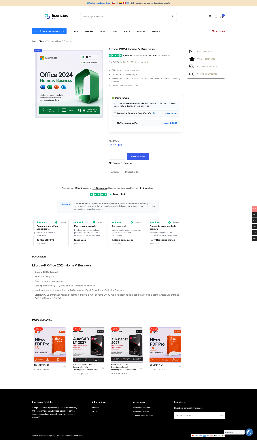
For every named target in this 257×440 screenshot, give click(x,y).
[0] (221, 16)
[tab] (39, 258)
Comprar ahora (138, 156)
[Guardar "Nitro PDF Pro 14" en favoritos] (179, 366)
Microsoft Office (132, 172)
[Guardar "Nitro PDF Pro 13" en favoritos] (64, 366)
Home (34, 41)
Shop (41, 41)
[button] (34, 233)
